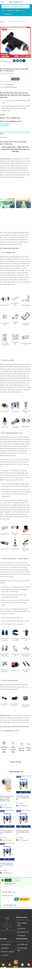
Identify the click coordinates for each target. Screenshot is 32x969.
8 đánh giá (12, 74)
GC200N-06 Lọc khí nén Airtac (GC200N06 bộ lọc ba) (7, 865)
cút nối (4, 87)
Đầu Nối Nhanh (9, 84)
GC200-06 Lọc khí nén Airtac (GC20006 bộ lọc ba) (22, 832)
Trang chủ (3, 21)
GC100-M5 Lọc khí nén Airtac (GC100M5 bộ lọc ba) (22, 798)
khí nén (12, 87)
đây (9, 892)
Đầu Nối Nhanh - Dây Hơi (14, 21)
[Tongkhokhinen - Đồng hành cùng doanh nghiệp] (16, 2)
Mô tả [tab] (2, 133)
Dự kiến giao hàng (10, 883)
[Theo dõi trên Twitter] (20, 60)
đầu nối (8, 87)
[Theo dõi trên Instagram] (17, 60)
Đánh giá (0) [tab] (3, 137)
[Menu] (2, 2)
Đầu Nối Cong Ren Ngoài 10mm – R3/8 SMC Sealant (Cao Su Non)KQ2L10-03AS (7, 799)
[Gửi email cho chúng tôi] (23, 60)
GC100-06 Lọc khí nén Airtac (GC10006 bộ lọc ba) (6, 832)
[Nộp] (28, 6)
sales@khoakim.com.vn (11, 731)
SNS (16, 87)
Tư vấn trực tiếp (9, 905)
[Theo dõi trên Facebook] (14, 60)
